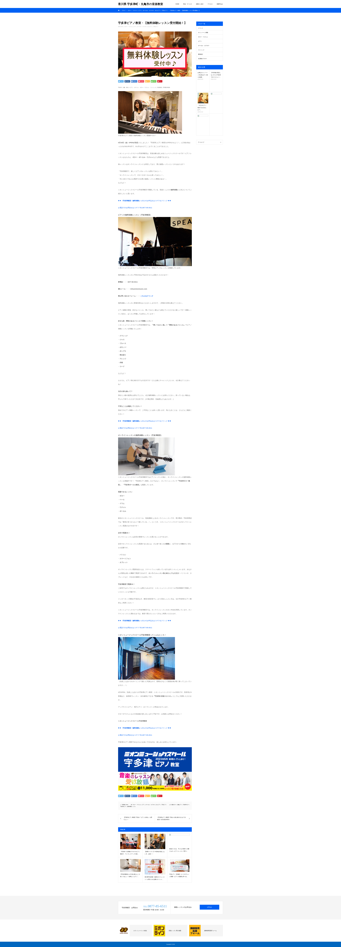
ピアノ (135, 26)
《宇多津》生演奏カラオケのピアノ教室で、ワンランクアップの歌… (130, 853)
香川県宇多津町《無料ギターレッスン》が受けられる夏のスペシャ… (155, 878)
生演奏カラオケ (202, 58)
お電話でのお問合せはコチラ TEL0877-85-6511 (135, 208)
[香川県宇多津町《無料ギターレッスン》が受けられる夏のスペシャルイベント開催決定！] (155, 866)
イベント (200, 28)
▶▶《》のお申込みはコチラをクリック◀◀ (144, 201)
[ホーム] (118, 10)
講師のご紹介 (200, 4)
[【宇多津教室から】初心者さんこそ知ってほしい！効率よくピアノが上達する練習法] (130, 865)
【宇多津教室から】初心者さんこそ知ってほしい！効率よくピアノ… (130, 875)
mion (127, 804)
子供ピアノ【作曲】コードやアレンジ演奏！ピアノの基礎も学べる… (179, 875)
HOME (177, 4)
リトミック (201, 50)
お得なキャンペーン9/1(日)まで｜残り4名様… (203, 75)
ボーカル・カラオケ (142, 26)
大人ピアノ (150, 26)
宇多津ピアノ (123, 806)
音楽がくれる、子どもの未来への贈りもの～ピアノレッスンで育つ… (179, 850)
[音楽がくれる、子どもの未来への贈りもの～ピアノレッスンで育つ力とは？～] (179, 840)
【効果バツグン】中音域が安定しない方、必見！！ (155, 853)
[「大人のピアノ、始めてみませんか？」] (203, 98)
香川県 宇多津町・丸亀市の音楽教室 (140, 4)
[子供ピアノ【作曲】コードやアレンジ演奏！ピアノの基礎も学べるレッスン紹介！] (179, 865)
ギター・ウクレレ (128, 26)
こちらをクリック (146, 296)
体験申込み (220, 4)
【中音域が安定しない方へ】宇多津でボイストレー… (216, 75)
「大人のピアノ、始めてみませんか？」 (203, 107)
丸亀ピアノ (179, 804)
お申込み (209, 907)
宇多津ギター (186, 804)
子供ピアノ (156, 26)
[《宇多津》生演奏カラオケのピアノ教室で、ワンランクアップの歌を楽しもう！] (130, 841)
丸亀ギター (174, 804)
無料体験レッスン (131, 806)
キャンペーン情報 (203, 32)
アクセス (210, 4)
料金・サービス (187, 4)
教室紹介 (200, 54)
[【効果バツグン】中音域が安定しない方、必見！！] (155, 841)
